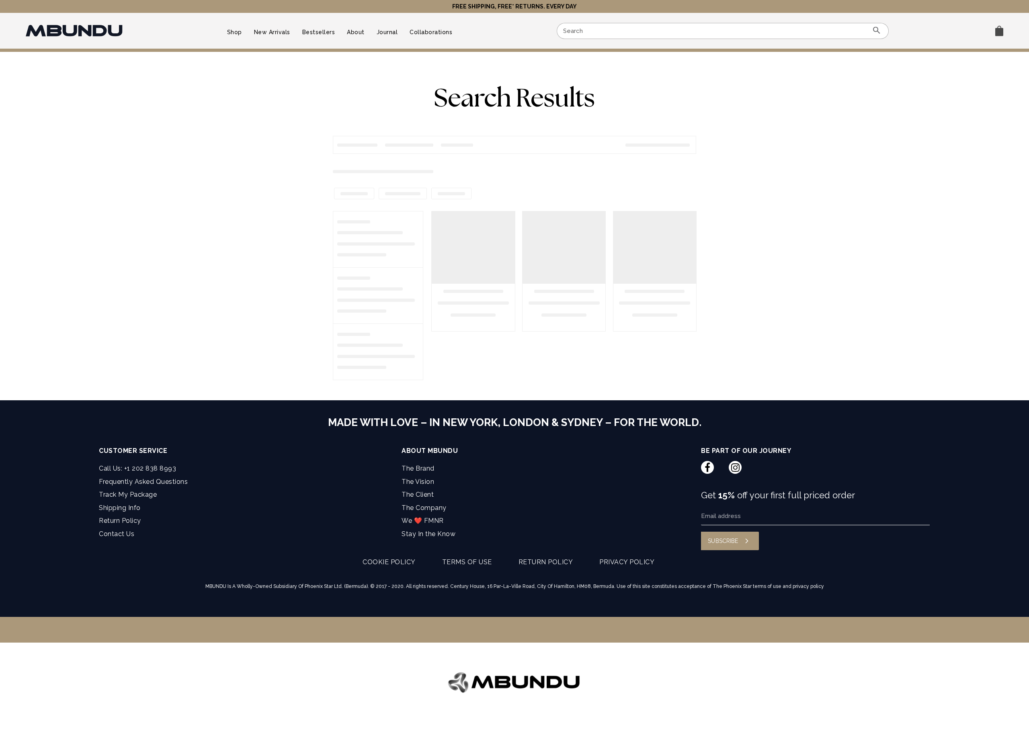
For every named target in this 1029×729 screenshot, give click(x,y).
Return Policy (120, 520)
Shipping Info (120, 508)
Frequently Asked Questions (143, 481)
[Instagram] (735, 467)
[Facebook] (707, 467)
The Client (418, 494)
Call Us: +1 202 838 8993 (137, 468)
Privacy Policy (626, 562)
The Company (424, 508)
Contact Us (116, 534)
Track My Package (128, 494)
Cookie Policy (389, 562)
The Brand (418, 468)
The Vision (418, 481)
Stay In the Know (428, 534)
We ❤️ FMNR (423, 520)
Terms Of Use (467, 562)
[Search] (876, 31)
